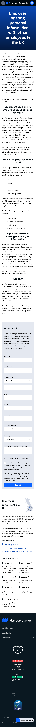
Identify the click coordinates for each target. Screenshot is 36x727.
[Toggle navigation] (3, 3)
